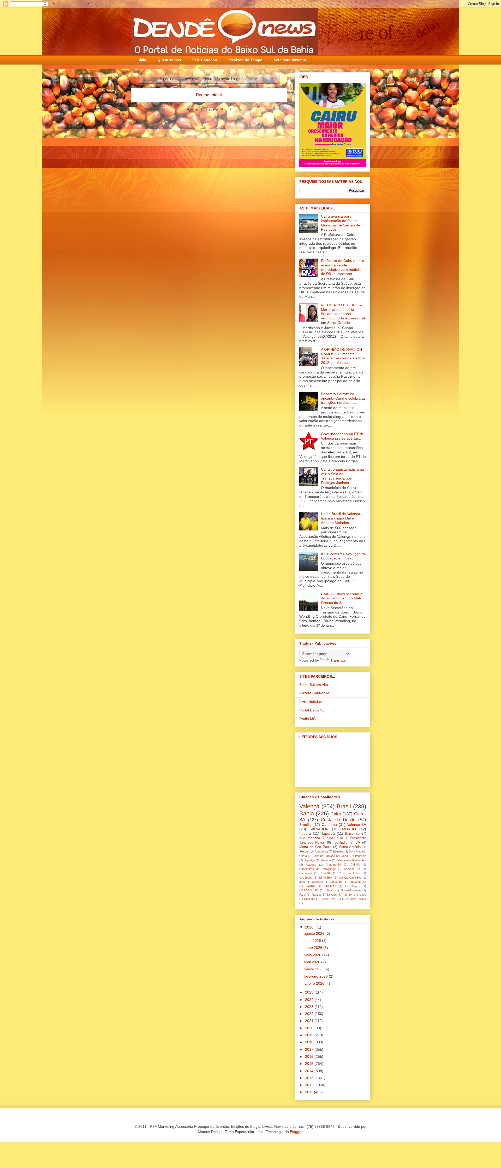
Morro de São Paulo (315, 847)
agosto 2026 (314, 933)
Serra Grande (357, 894)
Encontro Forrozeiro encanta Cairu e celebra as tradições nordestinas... (343, 398)
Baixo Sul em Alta (313, 684)
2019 (309, 1035)
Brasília (305, 824)
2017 (309, 1049)
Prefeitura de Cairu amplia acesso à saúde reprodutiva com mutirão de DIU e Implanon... (342, 267)
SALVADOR (319, 829)
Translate (338, 660)
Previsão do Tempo (245, 60)
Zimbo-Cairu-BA (331, 899)
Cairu (336, 813)
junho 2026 (313, 947)
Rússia (316, 894)
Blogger (296, 1132)
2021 (309, 1021)
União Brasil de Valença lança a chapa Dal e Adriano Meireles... (340, 518)
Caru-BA (325, 873)
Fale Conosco (204, 60)
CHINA (355, 864)
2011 (309, 1092)
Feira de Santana (324, 855)
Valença (309, 806)
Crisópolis (305, 877)
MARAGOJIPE (308, 890)
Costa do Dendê (338, 819)
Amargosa (321, 851)
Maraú (329, 890)
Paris (302, 894)
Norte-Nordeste (351, 890)
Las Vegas (352, 886)
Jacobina (317, 881)
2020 (309, 1028)
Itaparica (360, 855)
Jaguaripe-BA (357, 881)
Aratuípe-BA (333, 864)
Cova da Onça (349, 873)
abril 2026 (312, 962)
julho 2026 (313, 940)
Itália (302, 881)
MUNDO (349, 829)
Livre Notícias (310, 701)
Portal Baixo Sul (312, 710)
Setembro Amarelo (290, 60)
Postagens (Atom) (216, 109)
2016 (309, 1056)
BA (357, 842)
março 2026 (314, 969)
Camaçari (305, 873)
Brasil (344, 806)
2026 (309, 927)
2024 (309, 999)
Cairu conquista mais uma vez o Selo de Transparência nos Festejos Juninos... (342, 475)
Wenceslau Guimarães (351, 860)
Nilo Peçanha (309, 838)
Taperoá (328, 833)
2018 (309, 1042)
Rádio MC (307, 719)
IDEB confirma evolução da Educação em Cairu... (343, 556)
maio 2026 (313, 955)
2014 (309, 1071)
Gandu (345, 855)
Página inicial (209, 94)
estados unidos (356, 899)
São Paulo (335, 838)
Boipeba (338, 851)
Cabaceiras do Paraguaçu (317, 869)
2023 (309, 1007)
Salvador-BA (334, 894)
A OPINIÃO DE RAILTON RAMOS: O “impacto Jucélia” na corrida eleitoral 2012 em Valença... (343, 356)
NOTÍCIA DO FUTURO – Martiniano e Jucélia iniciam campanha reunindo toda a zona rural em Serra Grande (343, 314)
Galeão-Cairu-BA (350, 877)
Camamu (329, 824)
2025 (309, 992)
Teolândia (340, 842)
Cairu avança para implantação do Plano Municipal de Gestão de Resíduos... (340, 222)
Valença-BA (356, 824)
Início (141, 60)
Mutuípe (326, 860)
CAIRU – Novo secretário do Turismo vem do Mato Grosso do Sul (341, 598)
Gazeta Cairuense (314, 693)
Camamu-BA (352, 869)
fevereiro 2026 (316, 976)
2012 (309, 1085)
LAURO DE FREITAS (321, 886)
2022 (309, 1014)
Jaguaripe (336, 881)
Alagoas (311, 864)
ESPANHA (325, 877)
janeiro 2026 (314, 983)
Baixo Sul (352, 834)
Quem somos (169, 60)
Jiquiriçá (309, 860)
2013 (309, 1078)
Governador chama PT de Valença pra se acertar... (342, 436)
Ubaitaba (309, 899)
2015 (309, 1063)
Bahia (306, 813)
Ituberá (305, 833)
